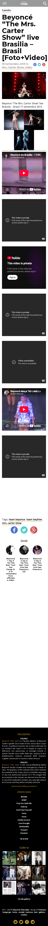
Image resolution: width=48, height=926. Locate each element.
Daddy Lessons (24, 820)
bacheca (29, 912)
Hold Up (24, 806)
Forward (24, 830)
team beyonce (17, 519)
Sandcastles (24, 826)
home (14, 912)
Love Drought (24, 823)
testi (35, 912)
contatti (21, 912)
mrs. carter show (11, 523)
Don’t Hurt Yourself (24, 810)
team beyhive (34, 519)
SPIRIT (24, 800)
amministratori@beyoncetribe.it (24, 786)
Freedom (24, 833)
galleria (42, 912)
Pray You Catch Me (24, 803)
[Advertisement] (24, 499)
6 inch (24, 816)
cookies (24, 914)
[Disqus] (24, 619)
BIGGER (24, 796)
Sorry (24, 813)
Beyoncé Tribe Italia (10, 741)
